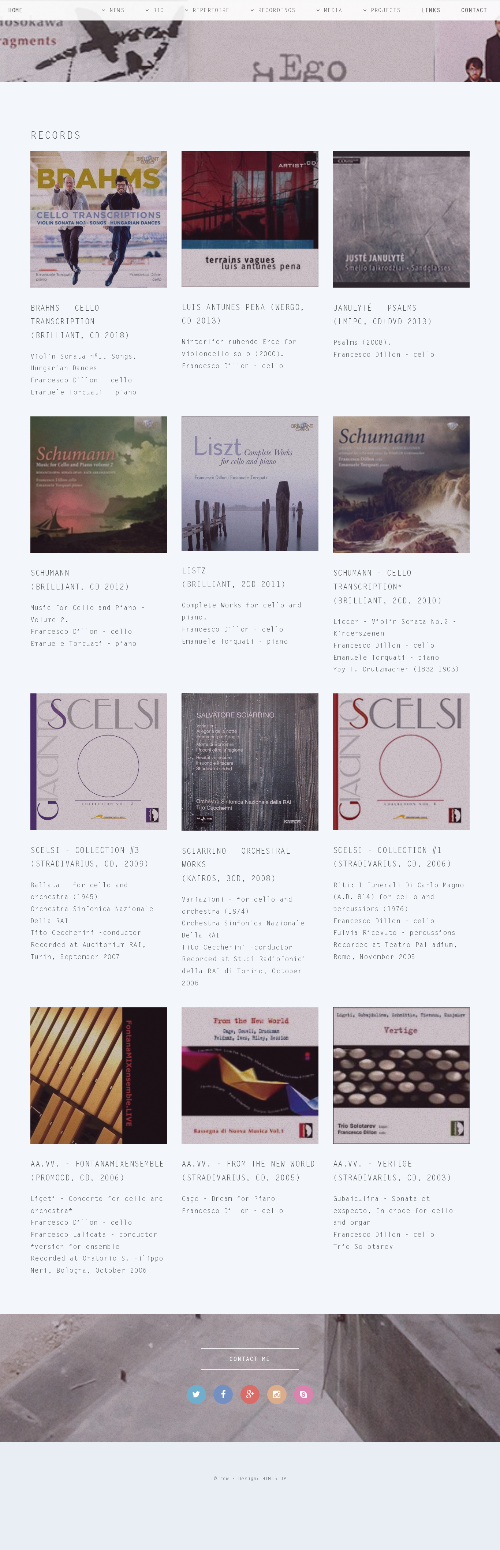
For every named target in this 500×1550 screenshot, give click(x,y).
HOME (15, 10)
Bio (158, 10)
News (116, 10)
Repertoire (211, 10)
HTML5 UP (274, 1478)
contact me (250, 1359)
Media (333, 10)
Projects (385, 10)
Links (430, 10)
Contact (474, 10)
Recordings (276, 10)
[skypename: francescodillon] (303, 1394)
